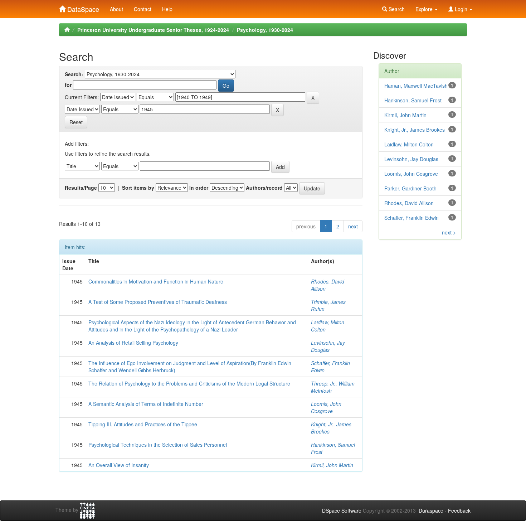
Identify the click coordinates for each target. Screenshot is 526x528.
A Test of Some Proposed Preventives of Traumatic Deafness (157, 301)
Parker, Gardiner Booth (410, 188)
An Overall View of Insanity (118, 465)
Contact (142, 9)
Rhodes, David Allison (409, 203)
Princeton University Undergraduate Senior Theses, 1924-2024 (153, 29)
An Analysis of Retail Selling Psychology (133, 342)
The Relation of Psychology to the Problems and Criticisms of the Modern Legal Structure (189, 383)
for (68, 84)
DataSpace (82, 7)
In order (198, 187)
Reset (76, 122)
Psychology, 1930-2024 (265, 29)
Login (461, 9)
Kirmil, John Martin (332, 465)
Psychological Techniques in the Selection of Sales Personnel (157, 444)
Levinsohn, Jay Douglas (328, 346)
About (116, 9)
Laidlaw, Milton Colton (409, 144)
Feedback (459, 510)
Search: (74, 74)
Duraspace (431, 510)
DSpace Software (341, 510)
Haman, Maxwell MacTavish (416, 85)
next (353, 226)
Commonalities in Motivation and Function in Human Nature (155, 281)
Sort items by (138, 187)
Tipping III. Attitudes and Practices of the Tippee (142, 424)
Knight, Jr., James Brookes (414, 129)
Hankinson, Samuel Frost (413, 100)
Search (396, 9)
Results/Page (81, 187)
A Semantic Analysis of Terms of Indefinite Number (145, 403)
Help (167, 9)
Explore (424, 9)
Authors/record (264, 187)
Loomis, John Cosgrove (326, 407)
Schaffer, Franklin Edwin (411, 217)
